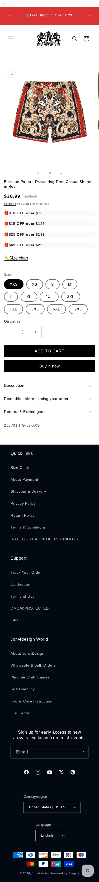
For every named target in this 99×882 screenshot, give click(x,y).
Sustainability (23, 689)
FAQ (14, 620)
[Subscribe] (82, 752)
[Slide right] (61, 173)
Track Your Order (26, 572)
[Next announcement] (89, 16)
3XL (70, 297)
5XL (35, 309)
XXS (14, 284)
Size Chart (20, 467)
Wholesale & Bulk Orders (33, 665)
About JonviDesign (27, 653)
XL (28, 297)
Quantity (12, 321)
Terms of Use (23, 596)
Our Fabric (20, 713)
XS (34, 284)
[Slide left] (38, 173)
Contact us (20, 584)
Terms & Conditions (28, 527)
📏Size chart (16, 258)
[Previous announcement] (10, 16)
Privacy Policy (23, 503)
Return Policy (23, 515)
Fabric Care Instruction (32, 701)
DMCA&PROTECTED (30, 608)
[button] (10, 39)
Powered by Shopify (64, 873)
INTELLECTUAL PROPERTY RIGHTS (44, 539)
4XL (13, 309)
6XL (56, 309)
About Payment (24, 479)
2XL (49, 297)
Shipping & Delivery (28, 491)
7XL (78, 309)
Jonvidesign (40, 873)
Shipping (10, 203)
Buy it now (49, 366)
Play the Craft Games (30, 677)
